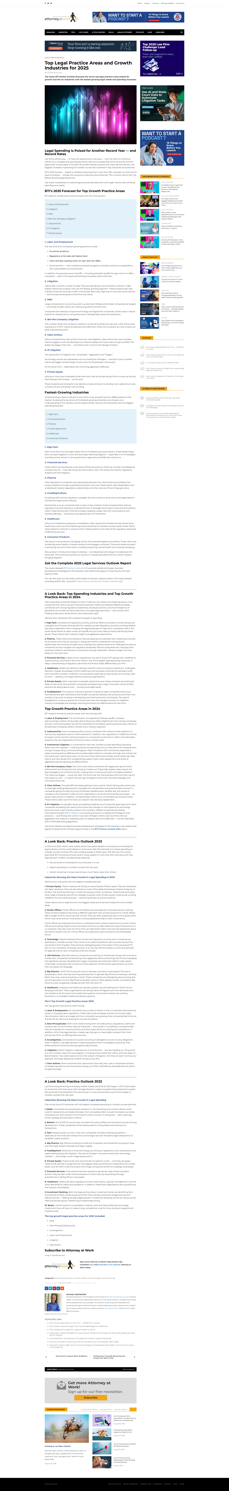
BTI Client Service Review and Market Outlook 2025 (98, 581)
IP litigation (74, 813)
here (92, 1265)
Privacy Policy (114, 1484)
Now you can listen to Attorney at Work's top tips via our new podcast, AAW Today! (84, 1342)
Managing (51, 32)
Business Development (89, 1409)
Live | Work (83, 32)
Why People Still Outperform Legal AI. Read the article (72, 1330)
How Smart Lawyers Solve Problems (71, 1356)
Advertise (157, 1484)
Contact (167, 1484)
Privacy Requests (130, 1484)
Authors (147, 3)
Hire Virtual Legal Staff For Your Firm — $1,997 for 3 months (74, 1323)
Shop (150, 32)
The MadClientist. (111, 1308)
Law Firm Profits (106, 1409)
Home (182, 1484)
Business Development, (63, 1278)
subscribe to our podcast (109, 1265)
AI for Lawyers (98, 32)
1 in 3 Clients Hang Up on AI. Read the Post (162, 363)
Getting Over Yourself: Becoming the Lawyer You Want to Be (109, 1357)
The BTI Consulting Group (116, 1297)
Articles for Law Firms (90, 1369)
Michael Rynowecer (54, 73)
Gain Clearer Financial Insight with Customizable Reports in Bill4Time (78, 1326)
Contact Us (180, 3)
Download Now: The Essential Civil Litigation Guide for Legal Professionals (80, 1338)
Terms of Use (145, 1484)
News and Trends (108, 1278)
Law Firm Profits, (79, 1278)
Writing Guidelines (167, 3)
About (140, 3)
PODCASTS (140, 32)
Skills (111, 32)
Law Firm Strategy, (94, 1278)
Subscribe (160, 32)
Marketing (63, 32)
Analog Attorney (124, 32)
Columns (155, 3)
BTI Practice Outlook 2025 (76, 568)
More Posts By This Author (56, 1314)
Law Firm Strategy (120, 1409)
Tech (73, 32)
